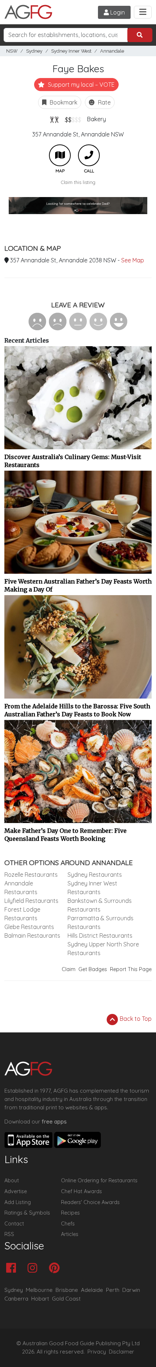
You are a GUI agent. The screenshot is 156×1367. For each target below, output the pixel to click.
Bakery (96, 119)
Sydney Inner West (71, 51)
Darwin (131, 1289)
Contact (14, 1223)
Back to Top (135, 1018)
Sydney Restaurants (94, 874)
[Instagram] (34, 1268)
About (11, 1180)
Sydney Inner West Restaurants (92, 888)
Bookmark (62, 102)
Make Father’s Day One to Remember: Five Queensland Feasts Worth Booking (65, 834)
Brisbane (67, 1289)
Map (60, 155)
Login (117, 12)
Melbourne (39, 1289)
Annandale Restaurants (20, 888)
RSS (9, 1234)
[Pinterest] (56, 1268)
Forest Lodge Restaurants (22, 914)
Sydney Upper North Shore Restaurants (103, 949)
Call (89, 155)
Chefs (68, 1223)
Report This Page (131, 969)
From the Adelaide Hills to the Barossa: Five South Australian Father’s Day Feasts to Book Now (77, 710)
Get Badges (92, 969)
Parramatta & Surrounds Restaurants (100, 922)
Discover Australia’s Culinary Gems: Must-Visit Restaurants (72, 460)
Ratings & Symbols (27, 1213)
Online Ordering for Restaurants (99, 1180)
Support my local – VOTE (80, 84)
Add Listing (17, 1202)
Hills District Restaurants (99, 935)
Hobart (40, 1298)
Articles (69, 1234)
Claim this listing (78, 182)
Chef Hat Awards (81, 1191)
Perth (112, 1289)
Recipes (70, 1213)
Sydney (34, 51)
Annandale (112, 51)
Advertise (15, 1191)
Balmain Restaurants (32, 935)
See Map (132, 260)
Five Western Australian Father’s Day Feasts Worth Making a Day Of (78, 585)
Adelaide (92, 1289)
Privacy (96, 1351)
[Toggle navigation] (143, 12)
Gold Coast (66, 1298)
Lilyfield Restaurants (31, 900)
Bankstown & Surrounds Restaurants (99, 905)
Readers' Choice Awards (90, 1202)
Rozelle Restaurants (31, 874)
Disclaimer (121, 1351)
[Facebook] (12, 1268)
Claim (68, 969)
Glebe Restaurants (29, 926)
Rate (104, 102)
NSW (11, 51)
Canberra (16, 1298)
